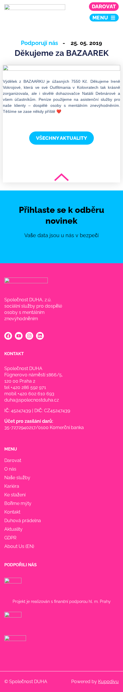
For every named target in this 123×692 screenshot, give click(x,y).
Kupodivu (108, 681)
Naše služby (17, 477)
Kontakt (12, 512)
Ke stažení (14, 495)
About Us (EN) (19, 546)
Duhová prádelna (22, 520)
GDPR (10, 537)
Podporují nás (39, 43)
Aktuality (13, 529)
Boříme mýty (17, 503)
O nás (10, 469)
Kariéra (11, 486)
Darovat (104, 6)
